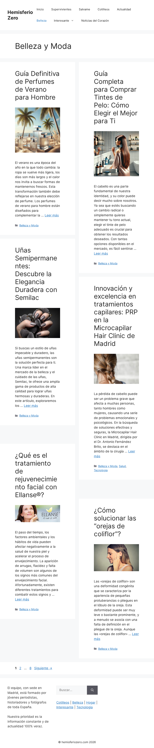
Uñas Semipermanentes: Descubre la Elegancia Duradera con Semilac (36, 273)
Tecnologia (101, 470)
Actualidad (124, 9)
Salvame (84, 9)
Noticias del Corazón (95, 20)
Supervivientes (61, 9)
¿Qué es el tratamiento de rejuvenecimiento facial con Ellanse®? (36, 475)
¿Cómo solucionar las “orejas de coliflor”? (115, 522)
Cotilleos (103, 9)
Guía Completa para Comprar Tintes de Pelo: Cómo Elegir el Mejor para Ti (115, 97)
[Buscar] (92, 690)
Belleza (41, 20)
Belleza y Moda (28, 225)
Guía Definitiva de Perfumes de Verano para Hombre (37, 85)
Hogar (90, 702)
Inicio (40, 9)
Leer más (52, 215)
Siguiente (43, 668)
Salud (122, 466)
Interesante (61, 20)
